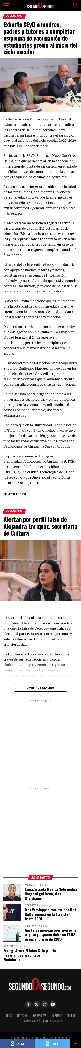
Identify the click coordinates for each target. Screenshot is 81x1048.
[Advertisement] (40, 743)
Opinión (71, 1016)
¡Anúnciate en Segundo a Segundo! (43, 1021)
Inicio (9, 1016)
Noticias (22, 1016)
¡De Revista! (39, 1016)
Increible (56, 1016)
